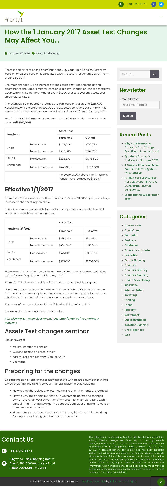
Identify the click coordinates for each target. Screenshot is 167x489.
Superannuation (135, 320)
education (131, 255)
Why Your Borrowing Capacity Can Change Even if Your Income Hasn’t (142, 147)
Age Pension (133, 225)
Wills (128, 335)
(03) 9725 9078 (136, 4)
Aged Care (132, 230)
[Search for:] (135, 74)
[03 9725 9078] (4, 451)
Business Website (94, 481)
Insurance (131, 285)
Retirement (132, 315)
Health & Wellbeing (137, 280)
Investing (131, 295)
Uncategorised (134, 330)
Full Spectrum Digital (123, 481)
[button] (161, 17)
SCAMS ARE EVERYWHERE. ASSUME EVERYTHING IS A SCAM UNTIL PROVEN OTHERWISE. (141, 184)
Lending (130, 300)
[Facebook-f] (153, 4)
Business (130, 240)
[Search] (154, 74)
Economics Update (137, 250)
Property (130, 310)
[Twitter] (161, 4)
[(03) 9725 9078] (121, 4)
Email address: (129, 98)
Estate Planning (135, 260)
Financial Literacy (136, 270)
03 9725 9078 (21, 451)
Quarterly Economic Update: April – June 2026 (142, 158)
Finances (130, 265)
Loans (128, 305)
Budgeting (131, 235)
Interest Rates (134, 290)
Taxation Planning (136, 325)
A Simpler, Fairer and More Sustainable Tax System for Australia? (142, 169)
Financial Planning (47, 53)
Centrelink (131, 245)
